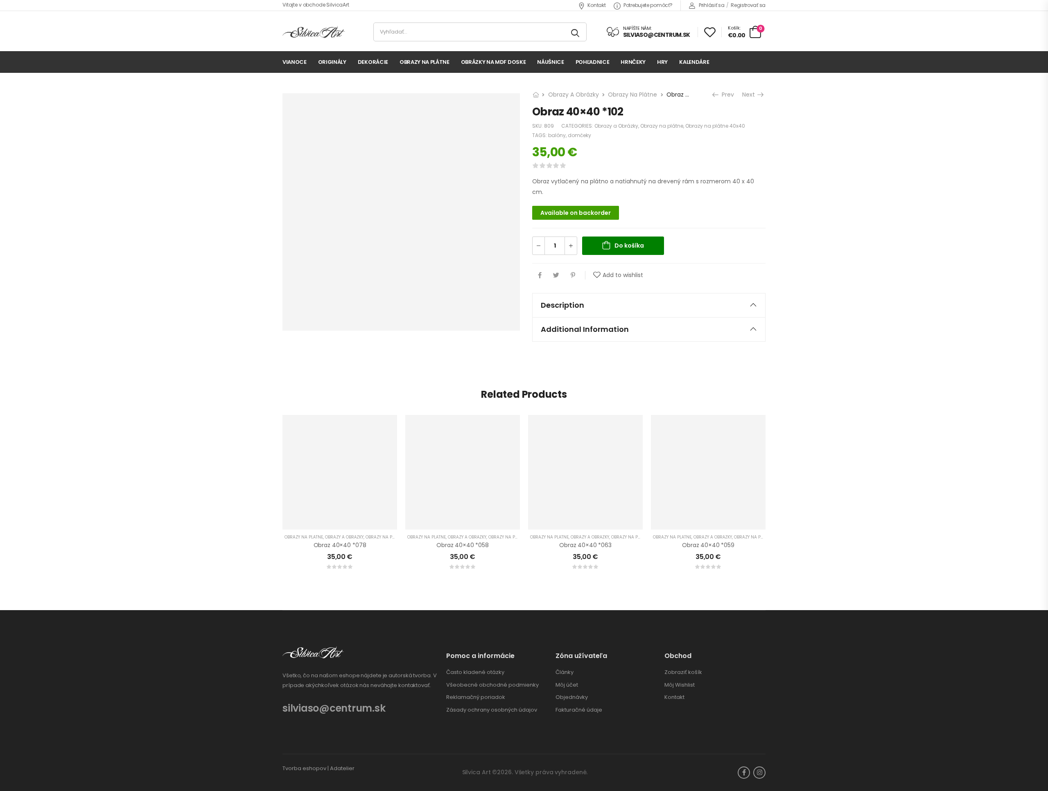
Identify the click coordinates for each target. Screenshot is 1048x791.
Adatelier (342, 768)
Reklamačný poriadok (475, 697)
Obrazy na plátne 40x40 (715, 125)
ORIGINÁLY (332, 62)
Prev (725, 94)
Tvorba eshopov (304, 768)
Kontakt (596, 5)
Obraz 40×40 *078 (340, 545)
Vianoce (294, 62)
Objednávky (572, 697)
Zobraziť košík (683, 672)
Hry (662, 62)
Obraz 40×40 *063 (585, 545)
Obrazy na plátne (424, 62)
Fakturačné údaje (579, 710)
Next (751, 94)
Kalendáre (694, 62)
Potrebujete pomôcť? (647, 5)
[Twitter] (556, 275)
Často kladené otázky (475, 672)
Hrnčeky (633, 62)
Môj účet (567, 685)
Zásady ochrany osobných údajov (491, 710)
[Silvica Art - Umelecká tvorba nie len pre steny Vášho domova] (313, 32)
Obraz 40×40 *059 (708, 545)
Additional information (585, 329)
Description (562, 305)
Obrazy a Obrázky (573, 94)
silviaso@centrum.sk (333, 708)
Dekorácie (373, 62)
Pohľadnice (593, 62)
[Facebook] (540, 275)
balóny (557, 135)
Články (565, 672)
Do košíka (629, 245)
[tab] (649, 305)
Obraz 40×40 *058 (462, 545)
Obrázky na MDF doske (493, 62)
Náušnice (550, 62)
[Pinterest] (573, 275)
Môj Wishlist (679, 685)
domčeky (579, 135)
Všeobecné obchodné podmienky (492, 685)
